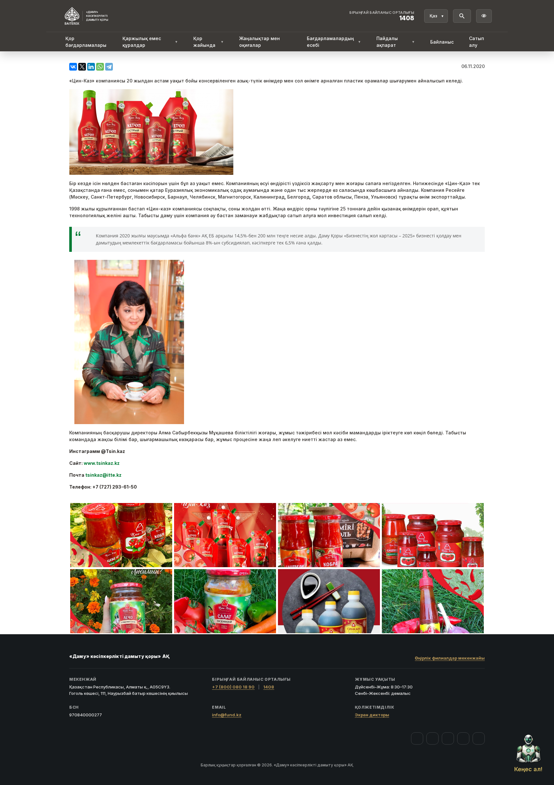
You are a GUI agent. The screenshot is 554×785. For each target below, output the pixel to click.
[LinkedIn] (91, 67)
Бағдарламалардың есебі (334, 42)
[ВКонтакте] (73, 67)
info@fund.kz (226, 714)
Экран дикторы (372, 714)
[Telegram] (109, 67)
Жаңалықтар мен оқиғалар (259, 42)
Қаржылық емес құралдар (150, 42)
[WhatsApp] (100, 67)
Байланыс (442, 42)
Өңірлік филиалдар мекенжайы (450, 658)
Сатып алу (476, 42)
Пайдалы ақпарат (395, 42)
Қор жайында (208, 42)
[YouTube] (448, 738)
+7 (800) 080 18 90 (233, 686)
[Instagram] (432, 738)
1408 (268, 686)
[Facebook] (417, 738)
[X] (82, 67)
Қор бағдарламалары (85, 42)
